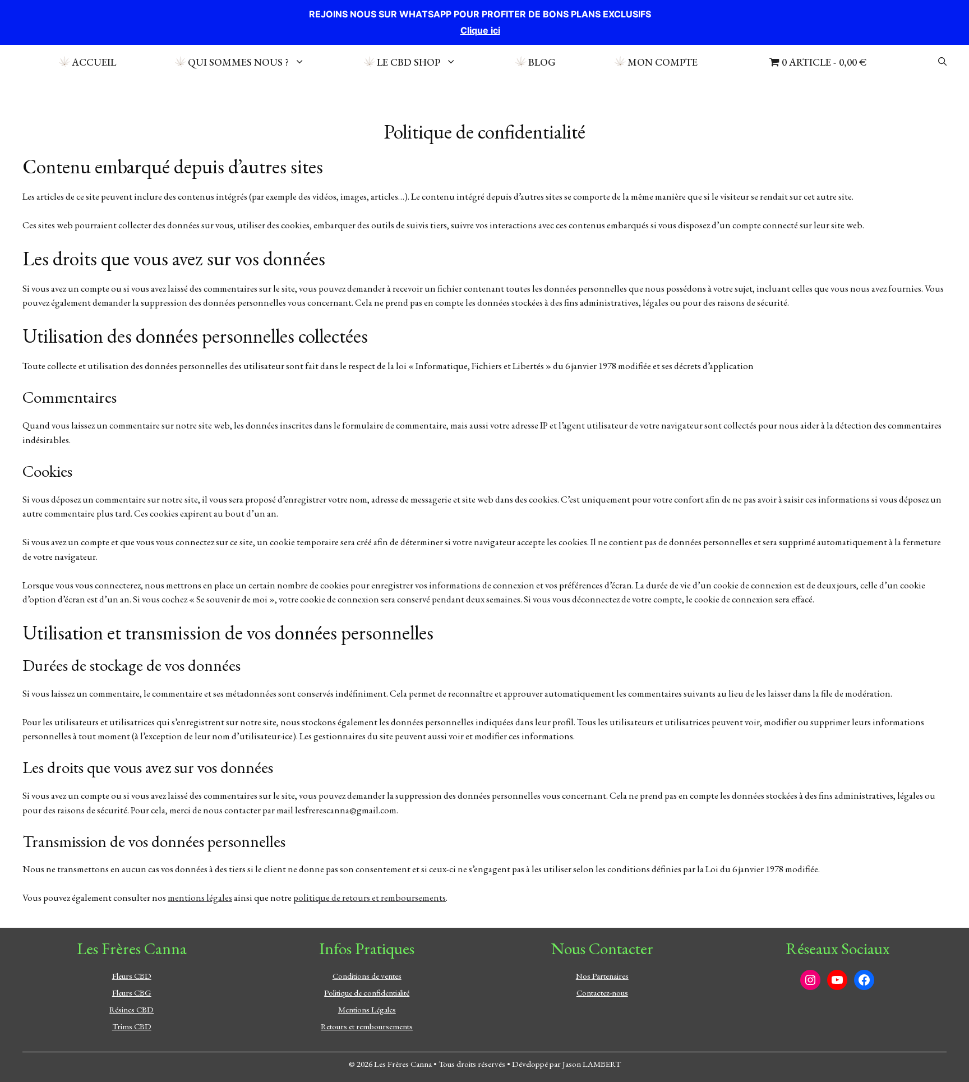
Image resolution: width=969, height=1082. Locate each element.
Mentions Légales (367, 1009)
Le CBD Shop (408, 61)
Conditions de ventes (367, 975)
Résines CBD (131, 1009)
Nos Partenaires (602, 975)
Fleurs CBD (131, 975)
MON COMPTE (662, 61)
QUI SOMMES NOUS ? (238, 61)
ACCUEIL (94, 61)
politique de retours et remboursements (369, 897)
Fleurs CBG (131, 992)
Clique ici (480, 30)
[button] (942, 62)
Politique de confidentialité (366, 992)
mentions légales (200, 897)
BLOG (542, 61)
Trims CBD (131, 1026)
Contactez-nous (602, 992)
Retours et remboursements (367, 1026)
